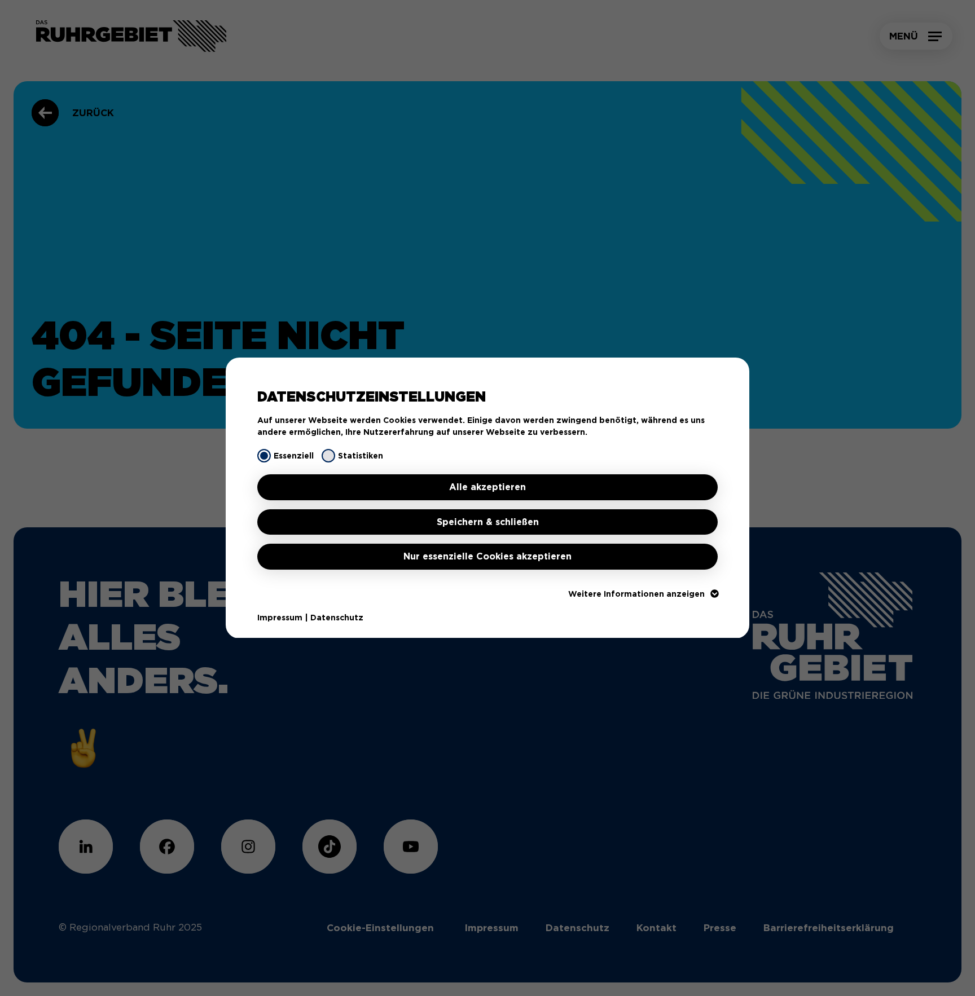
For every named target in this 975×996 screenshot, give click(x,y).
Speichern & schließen (488, 522)
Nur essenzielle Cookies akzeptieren (487, 556)
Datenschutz (336, 617)
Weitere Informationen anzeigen (636, 593)
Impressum (279, 617)
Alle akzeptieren (487, 487)
